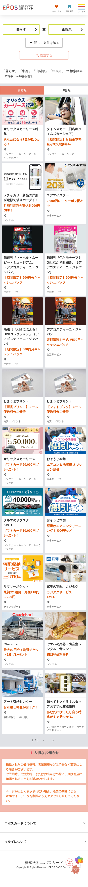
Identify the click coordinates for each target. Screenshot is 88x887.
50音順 (66, 90)
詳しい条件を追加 (46, 43)
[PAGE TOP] (75, 864)
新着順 (22, 90)
